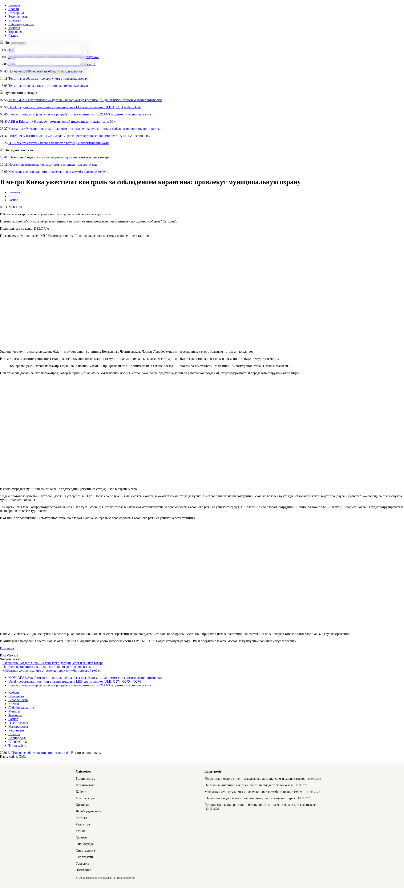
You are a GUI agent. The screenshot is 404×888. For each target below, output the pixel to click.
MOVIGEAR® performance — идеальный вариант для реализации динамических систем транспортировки (85, 100)
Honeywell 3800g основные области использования (45, 71)
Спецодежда (17, 738)
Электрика (16, 13)
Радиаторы (16, 730)
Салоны (14, 734)
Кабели (13, 9)
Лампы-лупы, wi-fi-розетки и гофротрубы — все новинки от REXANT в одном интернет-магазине (79, 114)
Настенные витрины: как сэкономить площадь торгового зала (52, 164)
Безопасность (18, 16)
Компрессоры (18, 726)
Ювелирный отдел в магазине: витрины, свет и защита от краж (250, 798)
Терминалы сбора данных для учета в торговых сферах (48, 78)
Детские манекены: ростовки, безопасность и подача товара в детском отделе (260, 804)
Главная (14, 5)
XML (22, 756)
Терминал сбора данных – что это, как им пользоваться (48, 85)
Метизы (14, 28)
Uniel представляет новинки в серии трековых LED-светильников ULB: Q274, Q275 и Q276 (74, 107)
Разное (13, 35)
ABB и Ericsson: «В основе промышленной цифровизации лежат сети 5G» (62, 121)
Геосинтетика (18, 723)
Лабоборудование (21, 24)
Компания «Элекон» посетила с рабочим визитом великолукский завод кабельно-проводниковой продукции (86, 128)
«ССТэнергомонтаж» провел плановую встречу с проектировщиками (58, 143)
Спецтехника (18, 741)
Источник (7, 648)
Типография (17, 745)
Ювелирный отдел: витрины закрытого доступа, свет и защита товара (58, 157)
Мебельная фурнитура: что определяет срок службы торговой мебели (58, 171)
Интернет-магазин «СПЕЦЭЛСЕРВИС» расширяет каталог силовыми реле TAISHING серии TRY (79, 136)
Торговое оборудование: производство (40, 752)
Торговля (15, 31)
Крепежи (14, 20)
